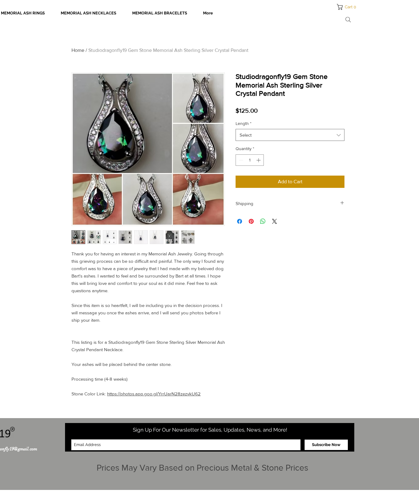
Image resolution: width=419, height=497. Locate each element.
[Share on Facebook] (239, 221)
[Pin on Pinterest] (251, 221)
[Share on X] (274, 221)
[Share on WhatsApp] (263, 221)
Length (244, 123)
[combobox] (290, 135)
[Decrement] (240, 160)
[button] (348, 7)
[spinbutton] (249, 160)
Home (77, 50)
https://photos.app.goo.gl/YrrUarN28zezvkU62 (154, 393)
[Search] (348, 19)
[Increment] (259, 160)
